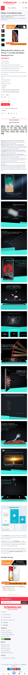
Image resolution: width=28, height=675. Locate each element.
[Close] (26, 316)
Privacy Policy (22, 348)
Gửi (14, 353)
